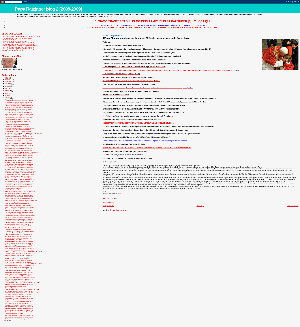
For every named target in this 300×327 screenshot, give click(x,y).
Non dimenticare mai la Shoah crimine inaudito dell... (19, 308)
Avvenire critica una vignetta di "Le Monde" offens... (19, 317)
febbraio (7, 97)
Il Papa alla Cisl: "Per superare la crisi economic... (19, 112)
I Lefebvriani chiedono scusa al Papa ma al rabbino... (20, 265)
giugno (7, 90)
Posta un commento (108, 202)
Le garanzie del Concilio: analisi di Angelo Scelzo (18, 226)
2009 (5, 78)
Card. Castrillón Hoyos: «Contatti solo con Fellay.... (19, 166)
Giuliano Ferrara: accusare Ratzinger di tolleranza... (19, 155)
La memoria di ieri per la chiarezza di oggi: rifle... (18, 294)
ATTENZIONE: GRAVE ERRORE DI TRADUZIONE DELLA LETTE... (24, 263)
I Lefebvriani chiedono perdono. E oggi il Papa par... (19, 272)
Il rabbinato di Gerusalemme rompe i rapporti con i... (19, 257)
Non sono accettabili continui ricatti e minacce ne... (19, 255)
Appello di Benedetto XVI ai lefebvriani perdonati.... (19, 195)
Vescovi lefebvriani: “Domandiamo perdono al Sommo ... (20, 277)
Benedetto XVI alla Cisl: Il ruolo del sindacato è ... (18, 111)
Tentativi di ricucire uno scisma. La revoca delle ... (19, 262)
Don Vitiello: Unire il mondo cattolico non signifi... (18, 246)
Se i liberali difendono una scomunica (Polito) (17, 224)
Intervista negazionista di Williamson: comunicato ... (19, 219)
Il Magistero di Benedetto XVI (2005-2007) (15, 41)
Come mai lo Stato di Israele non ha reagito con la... (19, 105)
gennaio (7, 99)
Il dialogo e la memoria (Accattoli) (14, 313)
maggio (7, 92)
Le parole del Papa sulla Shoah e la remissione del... (19, 233)
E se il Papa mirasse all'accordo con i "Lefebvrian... (19, 167)
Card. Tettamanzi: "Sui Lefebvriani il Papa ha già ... (19, 178)
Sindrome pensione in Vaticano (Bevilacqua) (17, 124)
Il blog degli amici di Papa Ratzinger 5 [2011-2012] (18, 42)
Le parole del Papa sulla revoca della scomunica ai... (19, 241)
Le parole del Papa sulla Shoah (13, 239)
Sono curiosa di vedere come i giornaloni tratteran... (19, 107)
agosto (7, 86)
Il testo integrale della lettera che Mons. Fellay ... (18, 270)
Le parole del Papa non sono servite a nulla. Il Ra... (19, 193)
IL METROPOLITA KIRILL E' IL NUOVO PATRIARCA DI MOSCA (23, 282)
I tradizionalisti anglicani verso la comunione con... (19, 123)
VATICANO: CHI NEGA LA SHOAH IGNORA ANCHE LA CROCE (23, 152)
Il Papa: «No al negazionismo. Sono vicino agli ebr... (19, 212)
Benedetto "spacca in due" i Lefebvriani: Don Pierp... (19, 169)
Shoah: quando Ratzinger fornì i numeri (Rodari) (18, 305)
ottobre (7, 83)
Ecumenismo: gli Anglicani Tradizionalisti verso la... (19, 102)
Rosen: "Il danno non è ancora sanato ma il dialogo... (19, 207)
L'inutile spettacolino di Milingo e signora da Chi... (18, 119)
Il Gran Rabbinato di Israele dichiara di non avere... (19, 229)
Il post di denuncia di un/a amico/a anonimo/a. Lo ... (19, 186)
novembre (8, 81)
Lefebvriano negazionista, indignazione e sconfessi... (20, 172)
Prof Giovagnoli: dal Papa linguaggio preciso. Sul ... (19, 135)
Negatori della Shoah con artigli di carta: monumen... (19, 114)
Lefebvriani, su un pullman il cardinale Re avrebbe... (19, 269)
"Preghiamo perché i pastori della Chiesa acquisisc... (19, 231)
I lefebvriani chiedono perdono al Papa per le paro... (19, 284)
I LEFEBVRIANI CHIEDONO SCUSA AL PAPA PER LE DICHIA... (23, 293)
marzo (7, 95)
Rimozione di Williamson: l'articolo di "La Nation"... (19, 131)
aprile (6, 93)
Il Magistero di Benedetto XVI (11, 39)
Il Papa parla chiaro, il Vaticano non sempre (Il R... (19, 157)
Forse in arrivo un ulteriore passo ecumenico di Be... (19, 159)
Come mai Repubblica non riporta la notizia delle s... (19, 288)
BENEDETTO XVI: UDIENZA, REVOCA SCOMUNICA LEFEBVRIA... (24, 251)
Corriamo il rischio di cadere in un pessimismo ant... (19, 190)
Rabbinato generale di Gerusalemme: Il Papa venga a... (20, 171)
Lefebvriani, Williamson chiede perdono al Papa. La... (19, 129)
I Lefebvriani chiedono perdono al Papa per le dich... (19, 291)
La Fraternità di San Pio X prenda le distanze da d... (19, 196)
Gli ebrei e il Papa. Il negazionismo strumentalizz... (19, 301)
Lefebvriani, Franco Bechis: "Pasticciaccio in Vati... (19, 220)
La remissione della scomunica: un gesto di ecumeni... (20, 128)
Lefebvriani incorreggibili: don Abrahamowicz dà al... (19, 164)
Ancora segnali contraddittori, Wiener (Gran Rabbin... (20, 174)
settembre (8, 85)
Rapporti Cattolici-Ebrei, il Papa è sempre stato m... (19, 210)
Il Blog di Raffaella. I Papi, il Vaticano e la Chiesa (17, 38)
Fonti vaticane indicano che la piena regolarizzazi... (19, 147)
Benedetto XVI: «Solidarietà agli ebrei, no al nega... (19, 250)
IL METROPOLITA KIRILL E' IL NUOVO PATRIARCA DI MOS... (23, 289)
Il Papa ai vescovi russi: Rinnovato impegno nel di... (19, 141)
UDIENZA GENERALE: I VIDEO (14, 227)
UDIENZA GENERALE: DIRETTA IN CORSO (17, 258)
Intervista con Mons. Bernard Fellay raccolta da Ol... (19, 160)
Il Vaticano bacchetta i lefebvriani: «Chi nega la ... (18, 126)
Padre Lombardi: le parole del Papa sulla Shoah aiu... (19, 243)
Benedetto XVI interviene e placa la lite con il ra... (18, 162)
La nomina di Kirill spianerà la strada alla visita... (18, 274)
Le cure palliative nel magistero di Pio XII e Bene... (19, 140)
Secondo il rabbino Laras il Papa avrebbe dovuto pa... (20, 214)
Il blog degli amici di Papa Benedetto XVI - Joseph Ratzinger (21, 36)
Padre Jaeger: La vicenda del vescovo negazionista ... (20, 138)
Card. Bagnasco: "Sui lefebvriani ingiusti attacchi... (19, 318)
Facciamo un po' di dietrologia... (13, 188)
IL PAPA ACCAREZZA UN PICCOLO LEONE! (17, 253)
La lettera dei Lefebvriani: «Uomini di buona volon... (19, 260)
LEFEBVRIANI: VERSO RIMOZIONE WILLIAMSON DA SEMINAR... (24, 133)
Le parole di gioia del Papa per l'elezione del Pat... (18, 236)
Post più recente (108, 206)
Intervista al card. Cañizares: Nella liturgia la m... (18, 296)
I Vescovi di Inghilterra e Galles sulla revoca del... (18, 209)
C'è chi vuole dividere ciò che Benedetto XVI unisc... (19, 100)
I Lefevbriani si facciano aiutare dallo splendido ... (18, 205)
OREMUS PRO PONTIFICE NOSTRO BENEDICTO (20, 179)
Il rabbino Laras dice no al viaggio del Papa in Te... (19, 198)
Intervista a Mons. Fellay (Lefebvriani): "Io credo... (19, 298)
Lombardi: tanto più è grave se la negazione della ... (19, 150)
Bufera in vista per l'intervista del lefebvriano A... (18, 203)
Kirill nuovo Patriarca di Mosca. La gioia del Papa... (19, 238)
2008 (5, 320)
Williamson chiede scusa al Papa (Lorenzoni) (17, 116)
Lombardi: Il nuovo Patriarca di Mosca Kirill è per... (19, 276)
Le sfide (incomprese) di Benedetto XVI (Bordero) (19, 145)
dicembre (8, 79)
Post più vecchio (292, 206)
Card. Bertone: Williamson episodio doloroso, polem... (20, 222)
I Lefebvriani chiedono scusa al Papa (15, 286)
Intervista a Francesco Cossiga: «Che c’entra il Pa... (19, 306)
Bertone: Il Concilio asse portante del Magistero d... (19, 176)
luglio (6, 88)
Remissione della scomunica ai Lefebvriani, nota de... (20, 300)
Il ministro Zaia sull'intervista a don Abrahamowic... (19, 143)
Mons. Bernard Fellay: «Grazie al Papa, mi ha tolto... (19, 279)
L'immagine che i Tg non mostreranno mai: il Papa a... (20, 245)
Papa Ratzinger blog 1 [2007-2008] (13, 50)
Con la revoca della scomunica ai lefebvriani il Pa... (19, 234)
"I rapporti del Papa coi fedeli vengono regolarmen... (19, 153)
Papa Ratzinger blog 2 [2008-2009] (48, 9)
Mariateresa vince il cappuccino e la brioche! (17, 303)
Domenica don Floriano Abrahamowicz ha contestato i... (20, 191)
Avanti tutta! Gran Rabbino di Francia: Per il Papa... (19, 104)
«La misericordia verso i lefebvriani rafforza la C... (19, 312)
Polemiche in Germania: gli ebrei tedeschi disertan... (19, 217)
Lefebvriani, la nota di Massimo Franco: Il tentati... (19, 184)
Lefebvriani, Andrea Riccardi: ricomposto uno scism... (20, 315)
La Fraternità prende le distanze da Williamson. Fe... (19, 310)
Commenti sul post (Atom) (119, 210)
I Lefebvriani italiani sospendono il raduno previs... (19, 148)
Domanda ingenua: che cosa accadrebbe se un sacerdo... (21, 200)
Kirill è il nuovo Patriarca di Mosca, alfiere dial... (18, 281)
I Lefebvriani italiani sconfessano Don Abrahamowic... (20, 181)
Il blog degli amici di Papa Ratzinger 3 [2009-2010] (18, 49)
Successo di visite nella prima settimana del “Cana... (19, 136)
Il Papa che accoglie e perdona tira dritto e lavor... (19, 202)
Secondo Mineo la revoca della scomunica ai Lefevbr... (20, 215)
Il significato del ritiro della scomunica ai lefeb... (18, 121)
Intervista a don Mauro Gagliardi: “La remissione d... (19, 183)
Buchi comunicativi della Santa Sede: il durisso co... (19, 117)
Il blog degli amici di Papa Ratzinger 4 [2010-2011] (18, 47)
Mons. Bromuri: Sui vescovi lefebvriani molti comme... (20, 248)
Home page (200, 206)
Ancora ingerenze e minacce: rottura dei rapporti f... (19, 109)
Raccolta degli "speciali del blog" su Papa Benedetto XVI (20, 45)
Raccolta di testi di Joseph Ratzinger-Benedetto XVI (18, 44)
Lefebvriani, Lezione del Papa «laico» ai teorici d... (19, 267)
